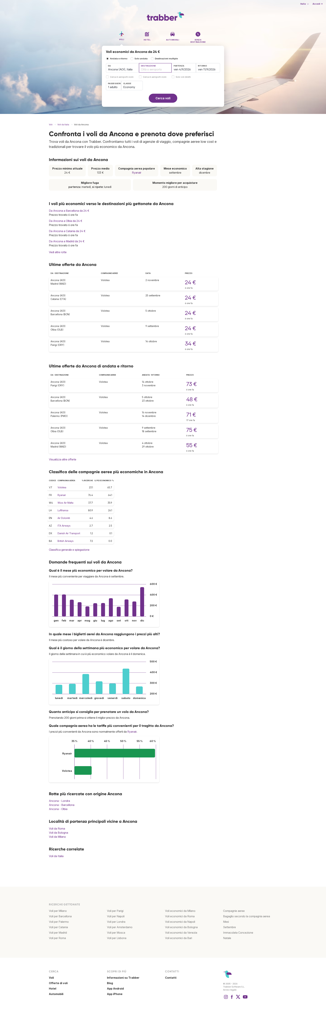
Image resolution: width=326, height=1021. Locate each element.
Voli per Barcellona (60, 916)
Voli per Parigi (115, 911)
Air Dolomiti (64, 518)
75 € (191, 430)
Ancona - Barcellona (61, 805)
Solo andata (141, 58)
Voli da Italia (56, 856)
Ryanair (136, 172)
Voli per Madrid (58, 932)
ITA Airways (64, 525)
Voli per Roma (57, 938)
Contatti (170, 977)
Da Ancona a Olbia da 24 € (65, 221)
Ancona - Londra (59, 801)
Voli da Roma (57, 828)
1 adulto (112, 87)
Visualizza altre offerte (62, 459)
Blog (110, 983)
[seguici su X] (238, 998)
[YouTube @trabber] (244, 998)
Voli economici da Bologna (181, 927)
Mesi (226, 921)
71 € (191, 414)
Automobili (56, 994)
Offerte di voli (58, 983)
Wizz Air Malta (65, 502)
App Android (115, 988)
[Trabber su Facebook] (232, 998)
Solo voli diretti (183, 77)
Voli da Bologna (58, 832)
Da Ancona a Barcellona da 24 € (69, 210)
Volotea (62, 487)
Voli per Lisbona (116, 938)
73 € (191, 384)
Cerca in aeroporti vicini (121, 77)
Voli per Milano (58, 911)
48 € (191, 399)
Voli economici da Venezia (181, 932)
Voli (51, 977)
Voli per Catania (58, 927)
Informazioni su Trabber (123, 977)
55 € (191, 445)
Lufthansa (63, 510)
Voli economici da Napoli (180, 921)
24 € (190, 282)
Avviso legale (230, 990)
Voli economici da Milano (180, 911)
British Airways (66, 540)
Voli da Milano (57, 836)
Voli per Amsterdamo (119, 927)
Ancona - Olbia (58, 809)
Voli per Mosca (116, 932)
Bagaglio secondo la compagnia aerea (246, 916)
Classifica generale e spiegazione (69, 549)
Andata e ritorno (118, 58)
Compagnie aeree (234, 911)
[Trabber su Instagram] (226, 998)
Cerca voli (163, 98)
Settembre (229, 927)
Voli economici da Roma (180, 916)
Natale (227, 938)
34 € (190, 343)
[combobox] (122, 68)
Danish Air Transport (69, 533)
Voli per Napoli (115, 916)
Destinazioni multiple (166, 58)
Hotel (52, 988)
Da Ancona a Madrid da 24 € (67, 241)
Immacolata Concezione (238, 932)
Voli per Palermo (59, 921)
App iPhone (114, 994)
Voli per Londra (116, 921)
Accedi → (318, 4)
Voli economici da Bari (178, 938)
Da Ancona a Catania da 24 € (67, 231)
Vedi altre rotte (58, 252)
